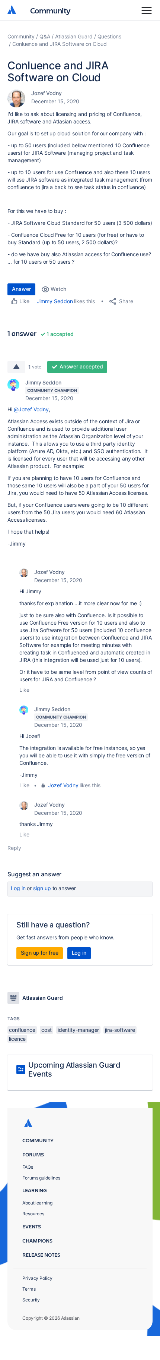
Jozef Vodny (46, 93)
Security (31, 1300)
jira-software (120, 1030)
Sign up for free (39, 952)
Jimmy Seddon (55, 301)
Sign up (42, 888)
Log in (18, 888)
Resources (33, 1213)
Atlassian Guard (74, 36)
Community (50, 10)
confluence (22, 1030)
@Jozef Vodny (31, 409)
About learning (37, 1203)
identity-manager (78, 1030)
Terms (29, 1289)
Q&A (44, 36)
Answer (21, 289)
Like (24, 690)
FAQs (27, 1167)
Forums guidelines (41, 1178)
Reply (14, 848)
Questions (109, 36)
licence (17, 1039)
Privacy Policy (37, 1278)
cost (46, 1030)
